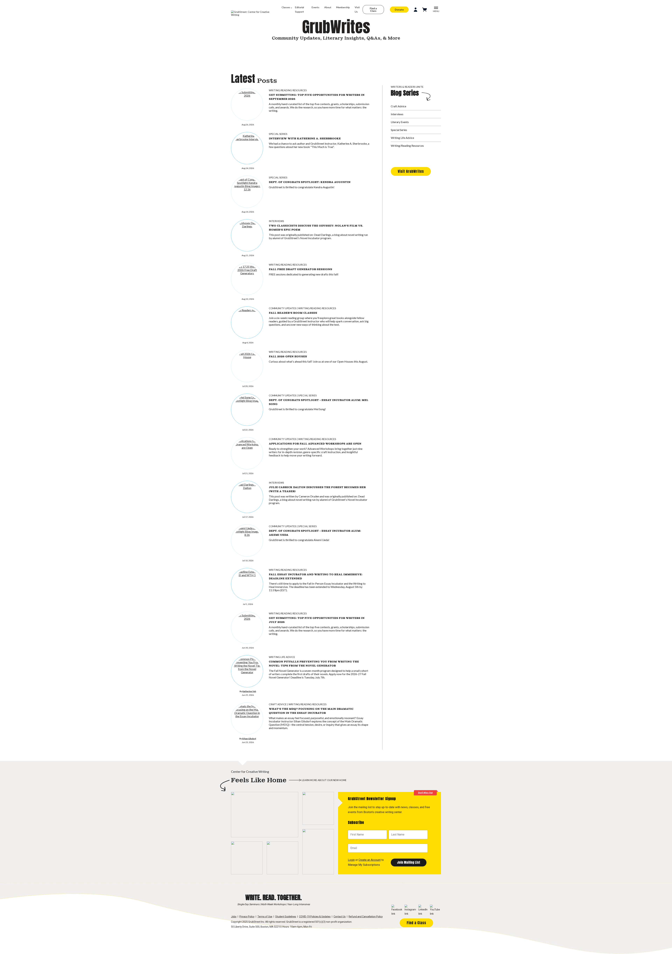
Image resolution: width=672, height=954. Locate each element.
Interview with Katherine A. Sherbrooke (305, 138)
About (327, 7)
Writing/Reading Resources (288, 90)
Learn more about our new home (324, 780)
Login (351, 860)
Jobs (233, 916)
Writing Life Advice (282, 656)
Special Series (278, 133)
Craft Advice (278, 704)
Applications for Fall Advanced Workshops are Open (315, 443)
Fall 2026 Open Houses (288, 356)
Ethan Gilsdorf (249, 738)
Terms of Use (264, 916)
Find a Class (373, 9)
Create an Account (370, 860)
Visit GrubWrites (411, 171)
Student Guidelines (285, 916)
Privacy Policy (246, 916)
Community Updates (282, 308)
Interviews (276, 221)
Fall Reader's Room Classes (293, 312)
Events (315, 7)
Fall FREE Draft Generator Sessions (300, 269)
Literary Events (400, 122)
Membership (343, 7)
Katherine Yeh (249, 691)
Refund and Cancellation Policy (366, 916)
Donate (399, 9)
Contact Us (340, 916)
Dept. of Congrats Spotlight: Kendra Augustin (310, 182)
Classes (286, 7)
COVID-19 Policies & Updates (315, 916)
